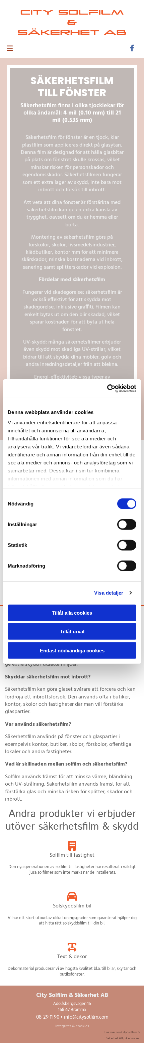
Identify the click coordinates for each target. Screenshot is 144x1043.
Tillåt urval (72, 631)
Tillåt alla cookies (72, 612)
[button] (60, 49)
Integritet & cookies (72, 1026)
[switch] (126, 524)
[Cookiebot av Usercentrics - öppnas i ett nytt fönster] (107, 388)
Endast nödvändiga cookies (72, 650)
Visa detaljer (108, 593)
